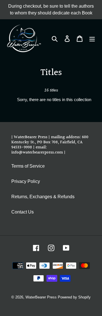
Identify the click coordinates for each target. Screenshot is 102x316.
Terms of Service (28, 166)
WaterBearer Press (41, 297)
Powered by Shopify (74, 297)
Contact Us (22, 212)
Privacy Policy (25, 181)
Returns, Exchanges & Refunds (43, 196)
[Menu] (92, 38)
